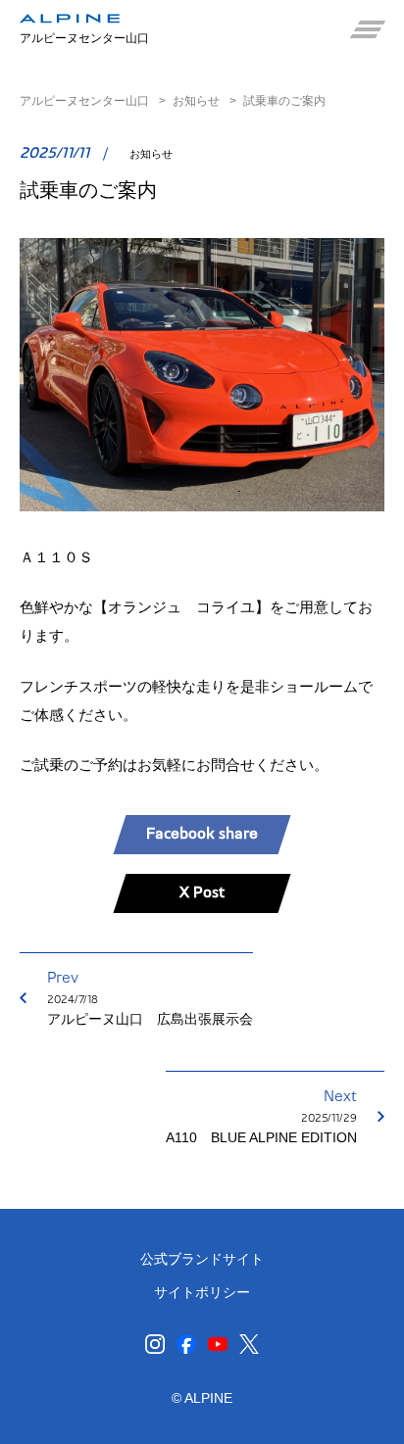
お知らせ (196, 101)
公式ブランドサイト (202, 1259)
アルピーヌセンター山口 (84, 101)
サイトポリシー (202, 1292)
